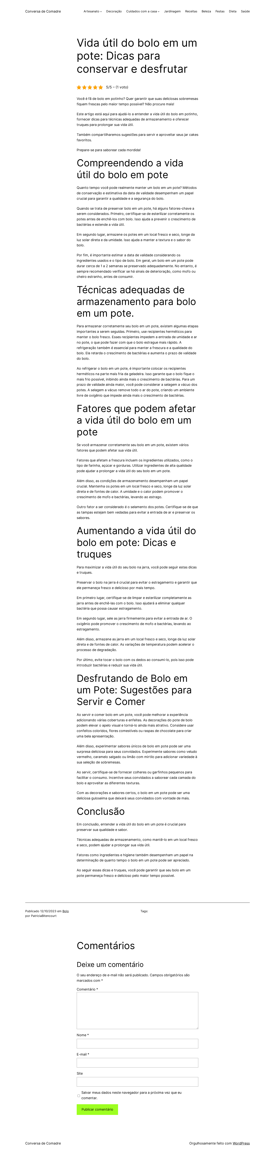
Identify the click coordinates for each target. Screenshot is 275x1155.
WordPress (241, 1143)
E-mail (83, 1054)
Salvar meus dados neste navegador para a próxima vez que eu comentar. (131, 1095)
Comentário (87, 989)
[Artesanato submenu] (101, 11)
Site (80, 1073)
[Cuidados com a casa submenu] (159, 11)
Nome (83, 1035)
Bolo (65, 911)
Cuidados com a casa (141, 11)
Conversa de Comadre (43, 11)
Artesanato (91, 11)
